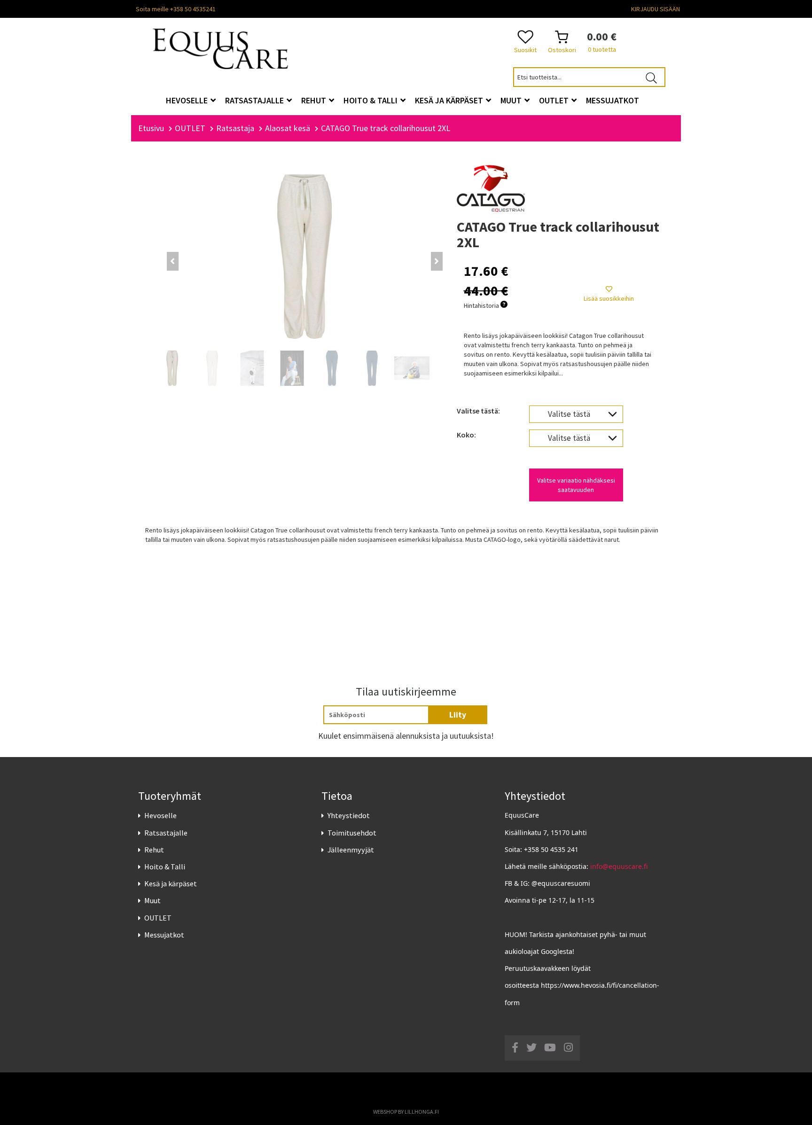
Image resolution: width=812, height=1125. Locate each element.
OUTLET (158, 917)
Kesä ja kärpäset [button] (450, 100)
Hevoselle (160, 815)
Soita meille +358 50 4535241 (176, 9)
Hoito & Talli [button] (371, 100)
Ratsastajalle (165, 832)
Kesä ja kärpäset (170, 883)
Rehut (154, 849)
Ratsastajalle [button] (255, 100)
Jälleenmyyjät (351, 849)
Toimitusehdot (352, 832)
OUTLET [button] (554, 100)
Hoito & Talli (164, 866)
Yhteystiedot (349, 815)
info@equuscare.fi (619, 866)
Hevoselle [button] (188, 100)
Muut (152, 900)
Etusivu (151, 128)
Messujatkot (164, 934)
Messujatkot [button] (612, 100)
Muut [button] (511, 100)
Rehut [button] (314, 100)
